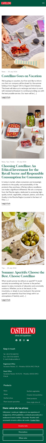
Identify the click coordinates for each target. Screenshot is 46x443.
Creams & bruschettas (34, 395)
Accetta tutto (23, 426)
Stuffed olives (8, 398)
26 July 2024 (12, 72)
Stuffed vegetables (33, 391)
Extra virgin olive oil (33, 402)
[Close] (44, 405)
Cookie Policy (35, 420)
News (3, 72)
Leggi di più (6, 97)
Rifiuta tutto (23, 438)
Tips (7, 162)
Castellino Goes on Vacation (22, 76)
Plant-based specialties (12, 402)
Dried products (32, 398)
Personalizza (23, 432)
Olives (6, 394)
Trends (12, 162)
